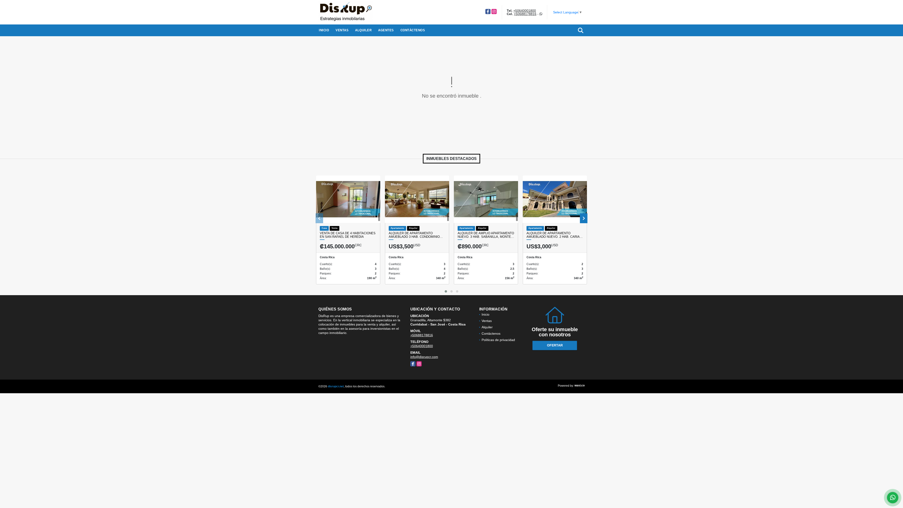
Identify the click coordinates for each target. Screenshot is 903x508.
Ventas (342, 30)
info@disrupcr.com (424, 357)
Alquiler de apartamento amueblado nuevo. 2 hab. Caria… (555, 235)
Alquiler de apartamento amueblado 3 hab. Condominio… (416, 235)
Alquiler (363, 30)
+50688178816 (525, 14)
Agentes (386, 30)
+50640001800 (524, 10)
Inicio (324, 30)
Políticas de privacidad (498, 340)
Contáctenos (412, 30)
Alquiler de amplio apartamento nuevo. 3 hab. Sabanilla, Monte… (486, 235)
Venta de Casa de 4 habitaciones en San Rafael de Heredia (348, 235)
